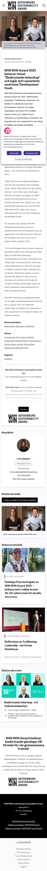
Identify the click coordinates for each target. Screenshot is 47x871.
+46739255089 (23, 475)
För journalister (23, 859)
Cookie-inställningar (23, 159)
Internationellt (35, 341)
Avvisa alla (14, 153)
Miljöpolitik (9, 341)
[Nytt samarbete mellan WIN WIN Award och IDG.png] (23, 518)
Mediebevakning (23, 849)
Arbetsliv (30, 337)
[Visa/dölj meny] (3, 5)
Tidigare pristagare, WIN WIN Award (23, 825)
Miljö (26, 348)
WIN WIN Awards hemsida (23, 479)
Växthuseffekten (21, 341)
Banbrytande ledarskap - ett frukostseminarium (21, 704)
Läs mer (23, 409)
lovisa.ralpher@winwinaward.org (23, 472)
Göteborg (8, 359)
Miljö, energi (21, 337)
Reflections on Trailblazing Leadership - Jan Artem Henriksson (21, 645)
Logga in (23, 866)
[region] (23, 145)
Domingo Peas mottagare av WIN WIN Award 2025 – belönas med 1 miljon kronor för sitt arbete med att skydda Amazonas (23, 589)
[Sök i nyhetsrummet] (44, 5)
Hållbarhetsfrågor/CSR (14, 348)
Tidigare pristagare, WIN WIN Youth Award (23, 828)
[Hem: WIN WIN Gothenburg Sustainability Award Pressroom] (23, 5)
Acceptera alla (32, 153)
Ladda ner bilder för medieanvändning (20, 500)
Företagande (9, 337)
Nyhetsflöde (23, 863)
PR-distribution (23, 852)
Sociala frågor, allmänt (14, 344)
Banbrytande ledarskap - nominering (19, 326)
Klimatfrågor (29, 344)
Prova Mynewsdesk (23, 856)
